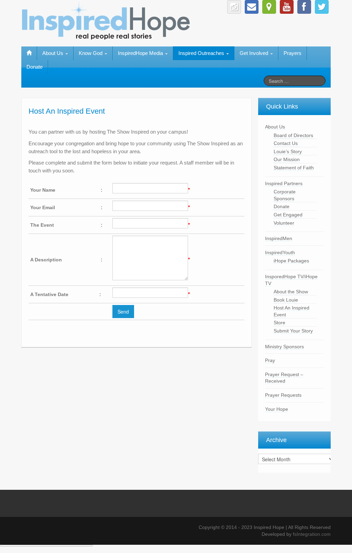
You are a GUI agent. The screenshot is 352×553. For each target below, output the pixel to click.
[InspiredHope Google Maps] (269, 7)
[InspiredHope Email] (251, 7)
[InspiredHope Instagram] (234, 7)
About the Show (291, 291)
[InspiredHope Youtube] (287, 7)
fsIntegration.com (312, 534)
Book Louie (286, 300)
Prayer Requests (283, 395)
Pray (270, 360)
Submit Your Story (293, 331)
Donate (34, 67)
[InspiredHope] (106, 19)
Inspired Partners (283, 183)
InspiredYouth (280, 252)
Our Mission (287, 159)
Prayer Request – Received (284, 378)
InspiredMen (278, 238)
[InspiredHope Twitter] (322, 7)
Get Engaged (288, 214)
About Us (275, 126)
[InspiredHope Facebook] (304, 7)
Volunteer (284, 223)
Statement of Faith (294, 167)
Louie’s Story (288, 151)
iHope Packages (291, 260)
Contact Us (286, 143)
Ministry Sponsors (284, 346)
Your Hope (276, 409)
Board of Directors (293, 135)
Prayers (292, 53)
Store (279, 322)
